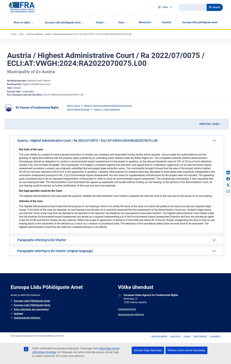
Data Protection (200, 336)
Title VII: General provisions (78, 109)
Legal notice (175, 336)
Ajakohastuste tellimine (27, 317)
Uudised (18, 313)
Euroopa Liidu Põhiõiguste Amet (32, 300)
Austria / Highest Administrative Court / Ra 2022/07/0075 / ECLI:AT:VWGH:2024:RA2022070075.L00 (88, 34)
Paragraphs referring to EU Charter (41, 240)
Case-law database (35, 34)
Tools (21, 34)
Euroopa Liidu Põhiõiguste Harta (32, 305)
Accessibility (215, 336)
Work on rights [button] (22, 22)
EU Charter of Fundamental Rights (37, 107)
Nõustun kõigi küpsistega (148, 350)
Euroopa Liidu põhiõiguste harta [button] (63, 22)
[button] (228, 172)
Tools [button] (121, 22)
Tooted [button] (99, 22)
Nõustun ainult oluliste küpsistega (186, 350)
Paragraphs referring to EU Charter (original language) (55, 251)
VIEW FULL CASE (209, 123)
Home (13, 34)
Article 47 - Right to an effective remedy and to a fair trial (108, 106)
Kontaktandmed (127, 309)
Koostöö (166, 22)
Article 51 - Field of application (107, 109)
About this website (159, 336)
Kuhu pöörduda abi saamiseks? (31, 309)
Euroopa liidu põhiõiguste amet (199, 22)
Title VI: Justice (73, 106)
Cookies (187, 336)
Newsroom (145, 22)
